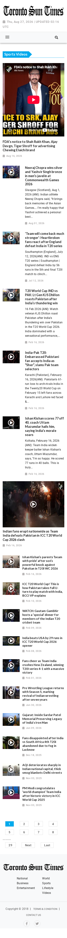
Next (28, 845)
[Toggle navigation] (7, 37)
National (22, 878)
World (46, 878)
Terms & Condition (45, 909)
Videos (46, 893)
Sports (46, 883)
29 (10, 845)
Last (47, 845)
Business (22, 883)
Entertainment (26, 888)
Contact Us (33, 915)
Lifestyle (47, 888)
